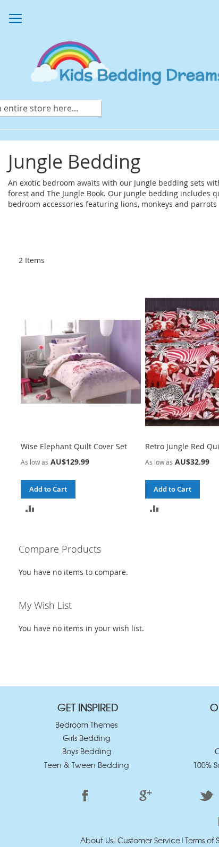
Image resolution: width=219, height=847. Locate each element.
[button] (30, 508)
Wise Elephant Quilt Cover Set (74, 446)
